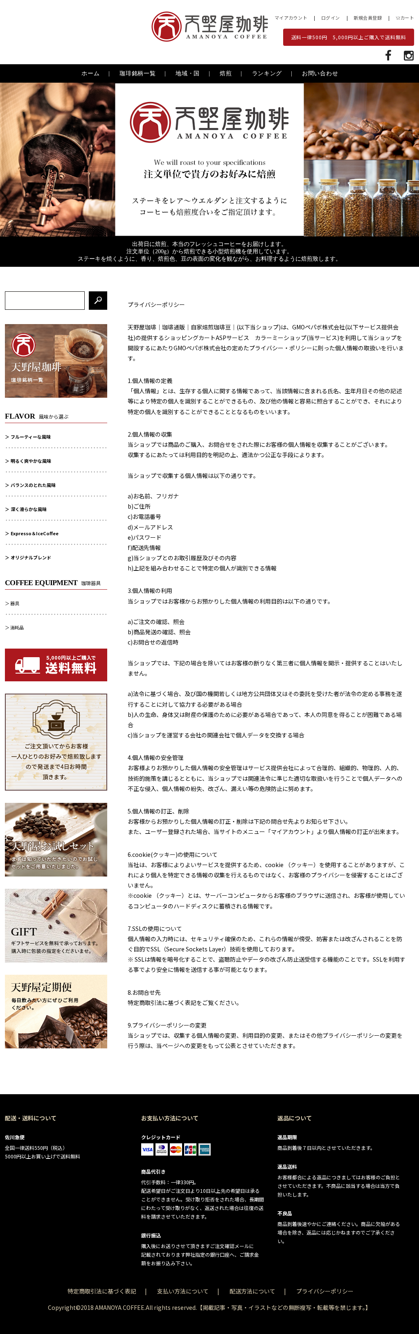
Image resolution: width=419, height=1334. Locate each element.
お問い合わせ (320, 73)
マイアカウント (291, 17)
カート (407, 17)
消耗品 (17, 627)
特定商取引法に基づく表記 (102, 1291)
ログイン (330, 17)
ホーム (90, 73)
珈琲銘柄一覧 (137, 73)
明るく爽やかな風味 (31, 460)
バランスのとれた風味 (33, 485)
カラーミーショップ (280, 338)
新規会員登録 (368, 17)
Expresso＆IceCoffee (35, 533)
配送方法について (252, 1291)
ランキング (267, 73)
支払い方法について (183, 1291)
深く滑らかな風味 (29, 509)
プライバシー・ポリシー (280, 348)
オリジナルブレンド (31, 557)
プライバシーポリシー (325, 1291)
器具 (14, 603)
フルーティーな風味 (31, 436)
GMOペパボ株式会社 (318, 327)
